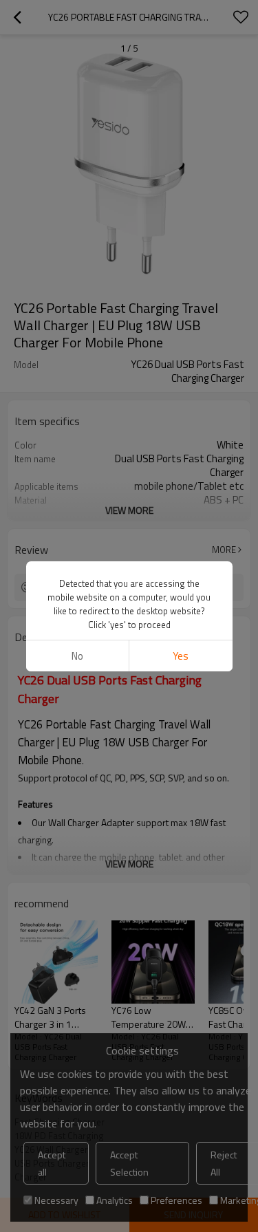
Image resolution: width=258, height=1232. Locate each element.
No (77, 656)
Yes (181, 656)
